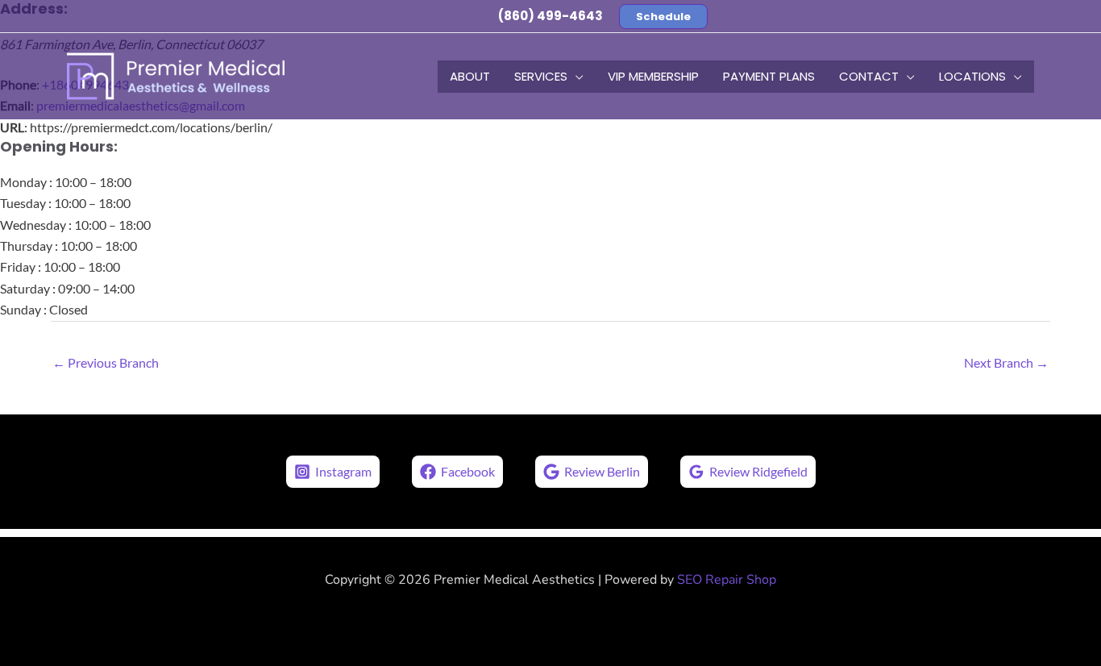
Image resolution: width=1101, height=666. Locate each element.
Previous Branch (105, 362)
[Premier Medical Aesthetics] (176, 74)
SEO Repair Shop (726, 580)
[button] (663, 16)
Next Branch (1006, 362)
